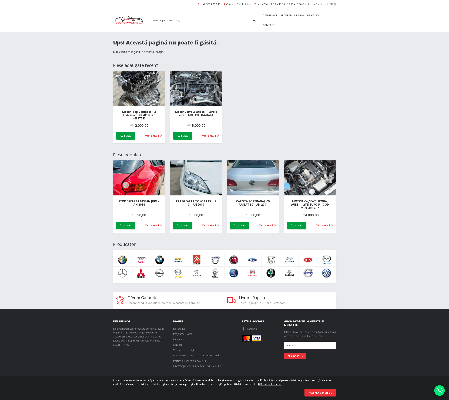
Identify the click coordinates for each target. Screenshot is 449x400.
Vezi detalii (152, 135)
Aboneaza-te (295, 355)
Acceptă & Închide (320, 392)
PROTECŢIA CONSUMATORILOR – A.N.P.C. (197, 366)
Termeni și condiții (183, 350)
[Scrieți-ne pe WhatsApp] (439, 390)
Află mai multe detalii (270, 384)
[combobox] (204, 20)
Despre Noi (270, 15)
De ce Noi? (314, 15)
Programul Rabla (292, 15)
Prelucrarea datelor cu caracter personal (196, 355)
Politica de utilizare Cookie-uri (190, 361)
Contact (269, 25)
